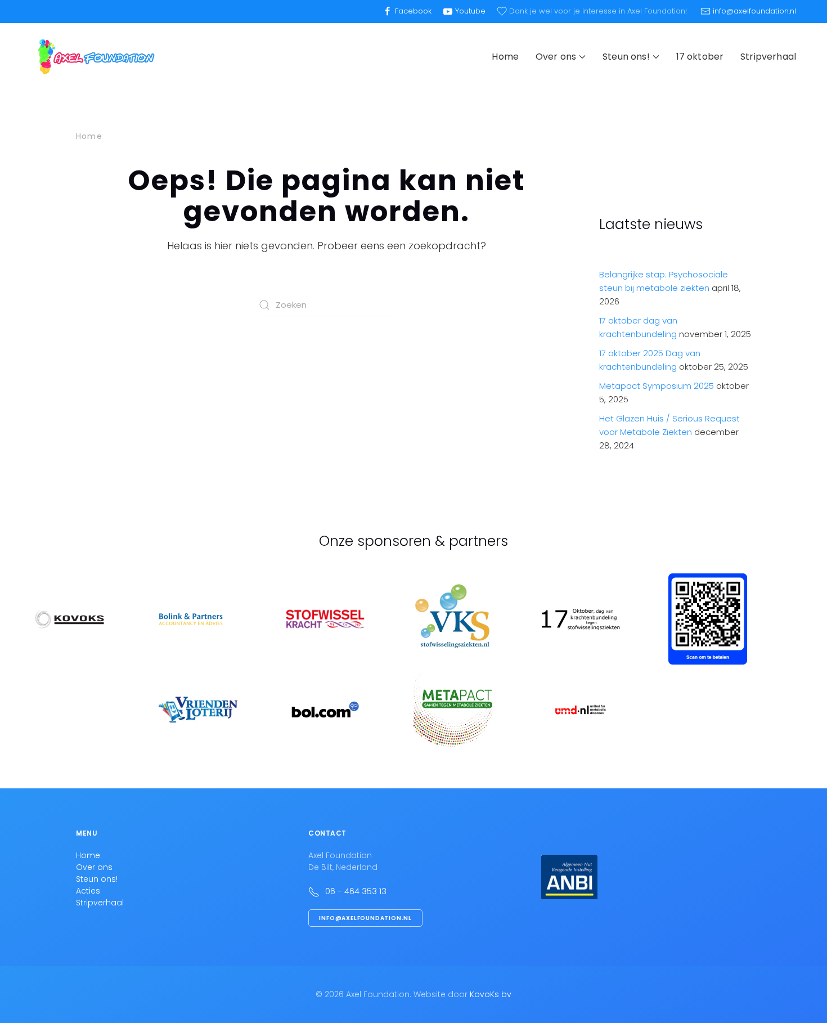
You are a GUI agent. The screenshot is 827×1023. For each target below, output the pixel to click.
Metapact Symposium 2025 (656, 386)
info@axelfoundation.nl (365, 918)
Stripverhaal (768, 56)
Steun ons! (97, 879)
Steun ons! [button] (626, 56)
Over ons (94, 867)
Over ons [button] (556, 56)
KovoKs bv (490, 994)
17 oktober (700, 56)
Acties (88, 890)
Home (505, 56)
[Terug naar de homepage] (95, 57)
